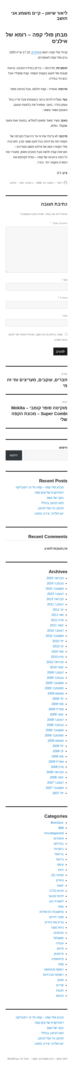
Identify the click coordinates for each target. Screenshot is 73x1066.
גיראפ (60, 859)
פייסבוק (59, 953)
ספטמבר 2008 (54, 735)
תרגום (60, 995)
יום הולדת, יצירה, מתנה (49, 513)
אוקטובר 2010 (55, 635)
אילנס (13, 182)
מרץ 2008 (57, 766)
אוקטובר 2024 (55, 588)
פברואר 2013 (55, 599)
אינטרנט (58, 838)
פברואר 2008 (55, 772)
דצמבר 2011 (55, 604)
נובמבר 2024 (55, 583)
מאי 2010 (57, 651)
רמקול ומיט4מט (54, 969)
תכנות (60, 990)
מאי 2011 (57, 614)
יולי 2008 (58, 745)
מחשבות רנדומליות (51, 911)
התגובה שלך (59, 223)
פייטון (60, 948)
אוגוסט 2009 (56, 693)
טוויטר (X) (57, 875)
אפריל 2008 (56, 761)
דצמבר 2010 (55, 630)
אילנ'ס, (35, 52)
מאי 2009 (57, 704)
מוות (61, 906)
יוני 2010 (58, 646)
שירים (60, 985)
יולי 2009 (58, 698)
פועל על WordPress (18, 1058)
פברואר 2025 (55, 578)
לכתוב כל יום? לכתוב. (50, 508)
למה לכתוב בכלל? (52, 503)
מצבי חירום (56, 917)
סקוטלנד (58, 938)
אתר (64, 315)
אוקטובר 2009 (55, 683)
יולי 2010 (58, 641)
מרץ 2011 (57, 620)
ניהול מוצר (57, 927)
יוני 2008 (58, 751)
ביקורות (29, 182)
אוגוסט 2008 (56, 740)
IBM (61, 828)
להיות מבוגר (56, 896)
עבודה (60, 943)
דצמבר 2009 (55, 672)
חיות (61, 869)
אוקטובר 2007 (55, 787)
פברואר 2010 (55, 662)
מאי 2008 (57, 756)
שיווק (60, 980)
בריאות (59, 854)
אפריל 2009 (56, 709)
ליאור (59, 182)
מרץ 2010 (57, 656)
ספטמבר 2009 (54, 688)
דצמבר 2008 (55, 719)
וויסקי (60, 864)
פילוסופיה (57, 959)
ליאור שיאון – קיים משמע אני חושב (49, 1058)
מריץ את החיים (54, 922)
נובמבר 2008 (55, 725)
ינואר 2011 (57, 625)
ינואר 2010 (57, 667)
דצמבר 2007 (55, 782)
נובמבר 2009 (55, 677)
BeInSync (57, 822)
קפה (21, 182)
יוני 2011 (58, 609)
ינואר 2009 (57, 714)
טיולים (60, 880)
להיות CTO (57, 890)
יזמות (60, 885)
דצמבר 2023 (55, 593)
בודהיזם (59, 843)
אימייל (62, 297)
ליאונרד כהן (56, 901)
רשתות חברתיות (53, 974)
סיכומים (59, 932)
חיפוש (63, 447)
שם (64, 279)
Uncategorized (54, 833)
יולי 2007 (58, 793)
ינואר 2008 (57, 777)
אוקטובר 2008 (55, 730)
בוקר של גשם (55, 497)
